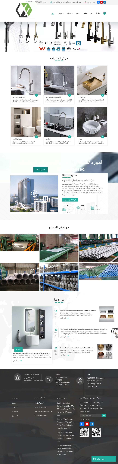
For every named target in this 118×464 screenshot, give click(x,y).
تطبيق (85, 13)
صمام (80, 139)
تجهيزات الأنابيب (17, 139)
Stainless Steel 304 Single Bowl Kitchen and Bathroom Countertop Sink (66, 436)
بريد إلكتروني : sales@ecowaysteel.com (67, 2)
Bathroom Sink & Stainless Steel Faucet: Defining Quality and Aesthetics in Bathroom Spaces (32, 353)
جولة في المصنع (59, 227)
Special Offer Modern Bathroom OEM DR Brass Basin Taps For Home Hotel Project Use (66, 423)
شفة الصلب (82, 97)
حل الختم (48, 139)
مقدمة (14, 403)
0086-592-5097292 (71, 169)
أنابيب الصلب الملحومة (18, 97)
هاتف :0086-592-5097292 (37, 2)
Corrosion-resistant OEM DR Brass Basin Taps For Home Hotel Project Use (65, 449)
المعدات (14, 407)
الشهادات (15, 411)
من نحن (60, 13)
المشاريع (15, 415)
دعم (77, 13)
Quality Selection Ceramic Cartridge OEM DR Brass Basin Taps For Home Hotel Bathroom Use (66, 409)
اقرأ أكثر (16, 361)
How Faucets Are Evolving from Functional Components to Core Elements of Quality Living (84, 329)
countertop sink (41, 407)
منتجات (69, 13)
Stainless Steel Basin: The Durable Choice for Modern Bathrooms (77, 347)
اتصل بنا (98, 13)
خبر (91, 13)
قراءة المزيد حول (70, 200)
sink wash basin (41, 415)
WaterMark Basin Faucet (44, 411)
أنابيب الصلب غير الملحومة (53, 97)
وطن (53, 13)
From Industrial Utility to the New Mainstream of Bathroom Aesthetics (78, 310)
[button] (57, 49)
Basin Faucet (39, 403)
